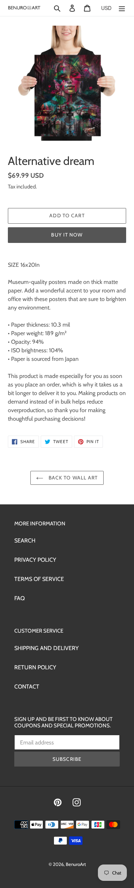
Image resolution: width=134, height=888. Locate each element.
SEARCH (24, 540)
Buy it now (67, 235)
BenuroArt (76, 864)
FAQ (19, 598)
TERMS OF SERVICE (39, 579)
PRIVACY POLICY (35, 559)
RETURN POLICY (35, 667)
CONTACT (26, 686)
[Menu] (121, 8)
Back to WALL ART (72, 477)
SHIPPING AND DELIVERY (46, 648)
